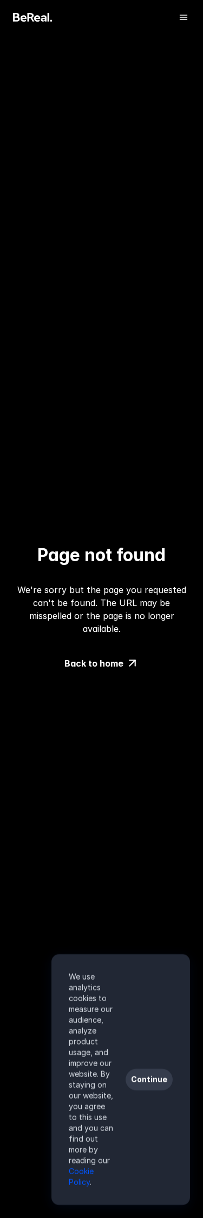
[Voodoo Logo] (32, 17)
